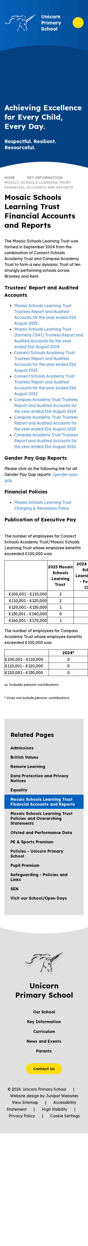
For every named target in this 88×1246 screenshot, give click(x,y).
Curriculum (44, 1031)
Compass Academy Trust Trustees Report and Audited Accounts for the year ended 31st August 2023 (46, 423)
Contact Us (44, 1068)
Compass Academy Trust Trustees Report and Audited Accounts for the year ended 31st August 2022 (46, 440)
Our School (44, 1011)
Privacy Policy (22, 1115)
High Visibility (54, 1109)
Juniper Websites (62, 1095)
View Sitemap (25, 1102)
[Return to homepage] (20, 22)
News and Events (44, 1041)
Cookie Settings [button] (65, 1115)
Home (9, 177)
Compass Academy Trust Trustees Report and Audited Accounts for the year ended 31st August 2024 (46, 405)
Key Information (45, 177)
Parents (44, 1051)
